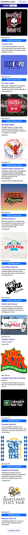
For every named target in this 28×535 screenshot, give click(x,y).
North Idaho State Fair (10, 267)
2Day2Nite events (8, 2)
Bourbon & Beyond (8, 219)
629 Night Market (8, 125)
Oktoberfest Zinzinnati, (10, 470)
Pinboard (6, 5)
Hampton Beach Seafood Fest (13, 169)
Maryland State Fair (9, 518)
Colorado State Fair (9, 424)
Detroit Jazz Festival (9, 304)
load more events (14, 530)
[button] (1, 5)
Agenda (13, 5)
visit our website (22, 1)
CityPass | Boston (8, 339)
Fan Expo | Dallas (8, 83)
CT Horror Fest (7, 44)
